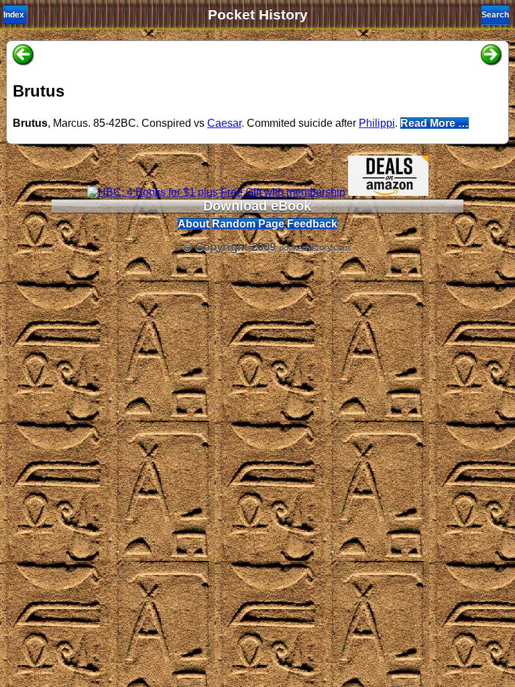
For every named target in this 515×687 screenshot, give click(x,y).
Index (13, 14)
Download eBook (257, 206)
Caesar (224, 123)
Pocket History (258, 15)
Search (495, 14)
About (193, 223)
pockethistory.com (314, 248)
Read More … (434, 123)
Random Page (248, 223)
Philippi (377, 123)
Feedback (312, 223)
